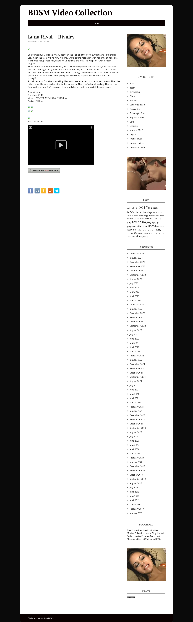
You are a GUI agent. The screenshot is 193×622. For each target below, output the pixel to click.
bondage (147, 212)
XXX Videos (148, 539)
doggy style (148, 216)
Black (132, 96)
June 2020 (134, 440)
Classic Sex (135, 109)
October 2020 (136, 423)
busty (160, 212)
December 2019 (137, 466)
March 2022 (135, 351)
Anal (132, 83)
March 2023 (135, 300)
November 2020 (137, 419)
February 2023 (137, 304)
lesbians (132, 229)
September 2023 (138, 274)
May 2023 (134, 291)
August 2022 (136, 330)
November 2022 (137, 317)
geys (154, 223)
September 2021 (138, 376)
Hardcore (142, 226)
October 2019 (136, 474)
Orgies (133, 134)
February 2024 (137, 253)
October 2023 (136, 270)
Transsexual (136, 138)
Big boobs (135, 91)
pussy (158, 229)
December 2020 (137, 415)
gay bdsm (139, 222)
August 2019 (136, 483)
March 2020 (135, 453)
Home (97, 23)
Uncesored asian (138, 147)
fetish (147, 218)
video (139, 236)
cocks (129, 215)
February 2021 (137, 406)
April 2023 (134, 296)
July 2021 (134, 385)
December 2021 (137, 364)
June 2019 (134, 491)
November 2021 (137, 368)
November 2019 (137, 470)
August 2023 (136, 279)
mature (139, 230)
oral (144, 230)
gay (129, 222)
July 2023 (134, 283)
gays (149, 222)
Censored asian (137, 104)
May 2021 (134, 394)
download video (158, 216)
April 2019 (134, 500)
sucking (147, 233)
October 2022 (136, 321)
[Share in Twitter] (56, 190)
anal (135, 207)
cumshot (135, 216)
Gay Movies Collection (142, 532)
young (145, 236)
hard (136, 226)
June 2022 (134, 338)
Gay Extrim (148, 530)
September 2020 (138, 428)
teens (152, 233)
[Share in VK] (37, 190)
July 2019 (134, 487)
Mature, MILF (136, 130)
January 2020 (136, 462)
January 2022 (136, 359)
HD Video (153, 226)
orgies (149, 230)
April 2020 (134, 449)
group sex (130, 226)
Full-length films (137, 113)
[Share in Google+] (50, 190)
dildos (141, 215)
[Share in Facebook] (30, 190)
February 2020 (137, 457)
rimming (130, 233)
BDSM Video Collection (70, 12)
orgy (153, 230)
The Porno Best (135, 530)
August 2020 (136, 432)
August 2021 (136, 381)
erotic (142, 219)
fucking (158, 218)
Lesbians (134, 126)
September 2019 (138, 479)
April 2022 (134, 347)
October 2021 (136, 372)
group (159, 223)
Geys (132, 121)
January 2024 (136, 257)
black (130, 212)
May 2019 (134, 496)
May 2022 (134, 342)
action (129, 208)
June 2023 (134, 287)
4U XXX (157, 539)
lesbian (162, 226)
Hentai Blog (151, 533)
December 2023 (137, 262)
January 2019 (136, 513)
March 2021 (135, 402)
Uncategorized (137, 143)
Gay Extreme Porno (146, 536)
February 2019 (137, 508)
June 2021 (134, 389)
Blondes (134, 100)
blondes (138, 212)
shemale (141, 233)
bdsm (46, 41)
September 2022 (138, 325)
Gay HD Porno (137, 117)
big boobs (153, 207)
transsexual (131, 236)
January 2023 (136, 308)
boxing (155, 212)
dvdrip (136, 218)
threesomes (159, 233)
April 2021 (134, 398)
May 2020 (134, 445)
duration (130, 219)
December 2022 (137, 313)
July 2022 (134, 334)
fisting (152, 218)
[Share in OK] (43, 190)
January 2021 (136, 411)
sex (135, 232)
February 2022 (137, 355)
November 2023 (137, 266)
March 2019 (135, 504)
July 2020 (134, 436)
